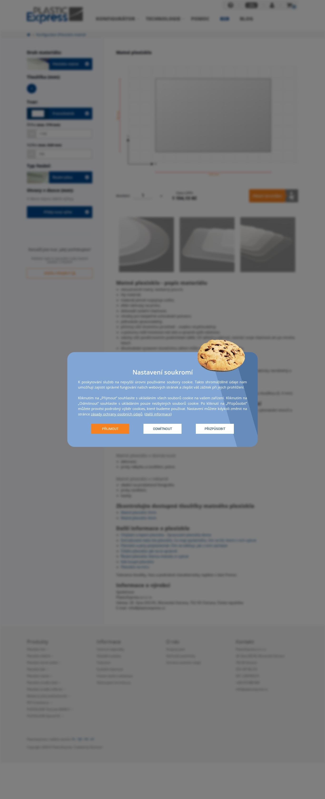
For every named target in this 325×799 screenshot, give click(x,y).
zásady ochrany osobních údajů (117, 414)
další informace (158, 414)
